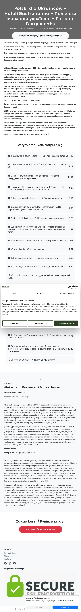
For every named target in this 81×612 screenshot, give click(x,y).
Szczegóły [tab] (40, 293)
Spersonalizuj (39, 323)
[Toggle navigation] (75, 4)
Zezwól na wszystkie (66, 323)
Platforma (8, 556)
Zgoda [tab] (14, 293)
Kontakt (7, 559)
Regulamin (19, 609)
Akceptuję (65, 607)
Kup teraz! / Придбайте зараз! (40, 529)
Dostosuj (39, 607)
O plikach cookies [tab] (67, 293)
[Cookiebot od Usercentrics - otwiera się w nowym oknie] (69, 287)
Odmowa (14, 323)
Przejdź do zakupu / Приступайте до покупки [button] (40, 35)
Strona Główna (10, 553)
